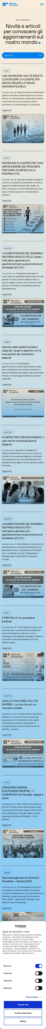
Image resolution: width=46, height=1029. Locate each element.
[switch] (38, 973)
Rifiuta (23, 1021)
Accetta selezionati (23, 1013)
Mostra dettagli (32, 997)
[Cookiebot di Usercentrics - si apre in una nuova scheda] (15, 926)
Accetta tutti (23, 1005)
